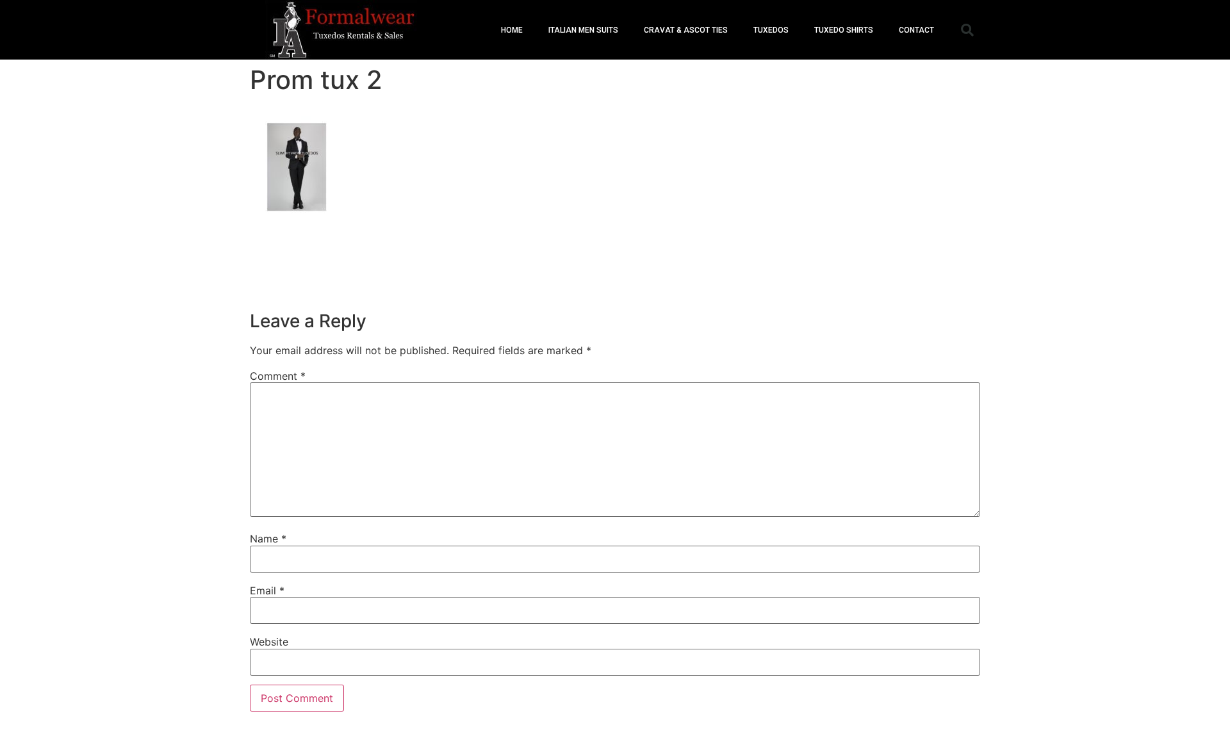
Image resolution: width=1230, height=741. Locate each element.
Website (269, 642)
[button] (967, 30)
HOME (512, 30)
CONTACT (916, 30)
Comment (278, 376)
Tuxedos (771, 30)
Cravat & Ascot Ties (686, 30)
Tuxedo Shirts (843, 30)
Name (268, 538)
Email (267, 590)
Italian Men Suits (583, 30)
